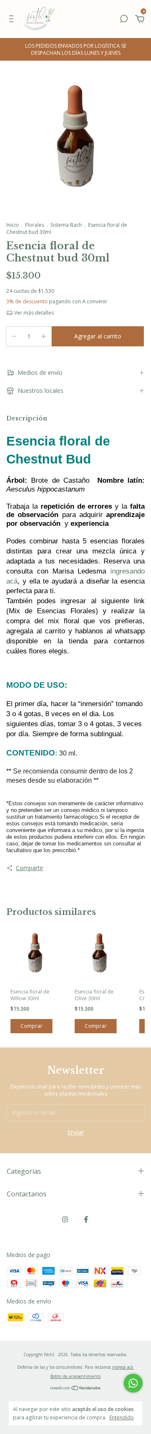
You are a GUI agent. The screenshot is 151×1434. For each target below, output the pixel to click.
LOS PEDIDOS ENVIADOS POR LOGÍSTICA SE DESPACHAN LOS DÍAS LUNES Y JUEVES (75, 49)
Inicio (12, 224)
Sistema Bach (66, 224)
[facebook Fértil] (86, 1219)
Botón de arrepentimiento (75, 1376)
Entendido (121, 1417)
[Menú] (12, 20)
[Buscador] (124, 20)
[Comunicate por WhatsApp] (133, 1383)
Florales (34, 224)
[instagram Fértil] (65, 1219)
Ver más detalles (33, 312)
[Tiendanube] (75, 1389)
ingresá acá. (123, 1367)
